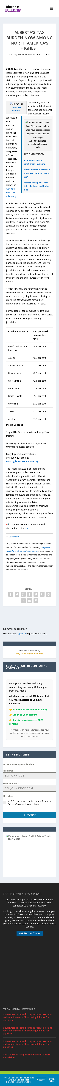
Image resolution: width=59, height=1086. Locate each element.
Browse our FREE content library (30, 709)
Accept (41, 1079)
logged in (21, 633)
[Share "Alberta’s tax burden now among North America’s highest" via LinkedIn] (42, 594)
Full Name (9, 770)
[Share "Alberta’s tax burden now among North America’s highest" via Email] (29, 600)
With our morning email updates (19, 764)
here (27, 528)
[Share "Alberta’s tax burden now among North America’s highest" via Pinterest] (36, 594)
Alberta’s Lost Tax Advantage (11, 192)
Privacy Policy (51, 1079)
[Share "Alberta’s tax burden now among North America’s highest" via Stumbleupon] (23, 600)
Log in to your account (24, 714)
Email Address (11, 783)
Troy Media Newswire (23, 54)
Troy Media (13, 536)
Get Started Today (29, 933)
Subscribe (30, 815)
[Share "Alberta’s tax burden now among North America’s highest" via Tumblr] (29, 594)
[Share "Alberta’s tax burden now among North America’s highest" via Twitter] (17, 594)
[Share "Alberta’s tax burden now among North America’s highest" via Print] (36, 600)
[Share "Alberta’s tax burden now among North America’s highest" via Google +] (23, 594)
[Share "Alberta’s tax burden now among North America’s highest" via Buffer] (48, 594)
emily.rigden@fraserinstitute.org (22, 461)
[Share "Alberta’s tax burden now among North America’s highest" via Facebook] (11, 594)
